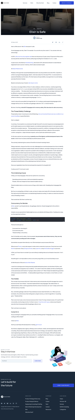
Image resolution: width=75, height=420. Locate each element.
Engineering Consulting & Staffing (33, 404)
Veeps (61, 398)
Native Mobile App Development (33, 406)
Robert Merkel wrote (18, 68)
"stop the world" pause (44, 302)
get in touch (39, 324)
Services (25, 3)
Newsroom (48, 409)
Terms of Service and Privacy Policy (7, 408)
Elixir (34, 28)
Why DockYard (40, 3)
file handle (46, 248)
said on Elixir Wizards (30, 262)
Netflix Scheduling (64, 406)
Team (47, 404)
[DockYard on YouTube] (1, 403)
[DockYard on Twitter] (4, 403)
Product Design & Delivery (31, 401)
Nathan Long (39, 38)
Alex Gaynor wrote (33, 83)
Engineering (39, 28)
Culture (54, 3)
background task (28, 248)
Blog (48, 3)
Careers (48, 406)
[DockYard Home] (5, 397)
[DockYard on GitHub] (16, 403)
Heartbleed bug (29, 62)
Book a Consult (66, 3)
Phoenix (20, 246)
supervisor (38, 248)
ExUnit (12, 248)
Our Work (63, 395)
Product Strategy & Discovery (32, 398)
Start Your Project (63, 385)
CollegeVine (63, 409)
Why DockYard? (29, 412)
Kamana (62, 404)
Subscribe (38, 360)
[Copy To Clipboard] (62, 42)
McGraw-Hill (63, 401)
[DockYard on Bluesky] (7, 403)
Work (31, 3)
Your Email (4, 360)
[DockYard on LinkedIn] (10, 403)
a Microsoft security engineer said (23, 56)
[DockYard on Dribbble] (13, 403)
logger (52, 248)
